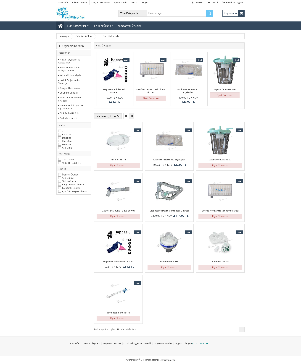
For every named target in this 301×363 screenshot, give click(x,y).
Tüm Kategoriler (76, 26)
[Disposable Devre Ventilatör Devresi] (169, 191)
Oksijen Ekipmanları (70, 87)
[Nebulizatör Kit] (220, 243)
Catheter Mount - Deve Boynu (118, 210)
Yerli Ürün (67, 147)
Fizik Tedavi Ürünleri (70, 113)
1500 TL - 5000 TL (71, 162)
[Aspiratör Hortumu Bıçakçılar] (188, 70)
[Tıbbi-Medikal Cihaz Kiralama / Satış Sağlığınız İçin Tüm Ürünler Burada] (71, 19)
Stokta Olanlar (69, 181)
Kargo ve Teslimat (112, 343)
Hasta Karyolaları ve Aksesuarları (69, 61)
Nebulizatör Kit (220, 261)
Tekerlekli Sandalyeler (71, 75)
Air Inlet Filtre (118, 159)
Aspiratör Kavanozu (225, 89)
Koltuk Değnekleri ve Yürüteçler (69, 82)
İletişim (188, 343)
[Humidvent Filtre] (169, 243)
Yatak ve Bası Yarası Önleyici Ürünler (69, 69)
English (178, 343)
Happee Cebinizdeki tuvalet (114, 91)
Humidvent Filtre (169, 261)
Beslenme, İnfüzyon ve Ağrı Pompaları (70, 107)
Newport (66, 144)
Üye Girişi (199, 2)
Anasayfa (74, 343)
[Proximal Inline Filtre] (118, 293)
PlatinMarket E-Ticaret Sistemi (141, 359)
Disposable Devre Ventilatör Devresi (169, 210)
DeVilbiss (66, 137)
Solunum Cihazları (69, 92)
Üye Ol (214, 2)
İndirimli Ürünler (70, 174)
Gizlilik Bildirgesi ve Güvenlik (137, 343)
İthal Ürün (67, 141)
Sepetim (230, 13)
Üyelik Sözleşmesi (91, 343)
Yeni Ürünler (68, 177)
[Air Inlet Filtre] (118, 141)
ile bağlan (232, 2)
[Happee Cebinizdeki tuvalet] (114, 70)
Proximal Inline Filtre (118, 312)
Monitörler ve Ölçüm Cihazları (69, 99)
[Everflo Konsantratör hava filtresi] (151, 70)
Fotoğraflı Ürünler (71, 187)
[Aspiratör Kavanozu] (225, 70)
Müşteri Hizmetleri (163, 343)
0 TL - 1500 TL (69, 159)
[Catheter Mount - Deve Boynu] (118, 191)
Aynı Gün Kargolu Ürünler (74, 191)
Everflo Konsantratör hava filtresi (150, 91)
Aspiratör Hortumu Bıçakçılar (187, 91)
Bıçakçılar (67, 134)
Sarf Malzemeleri (68, 118)
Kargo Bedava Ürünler (73, 184)
